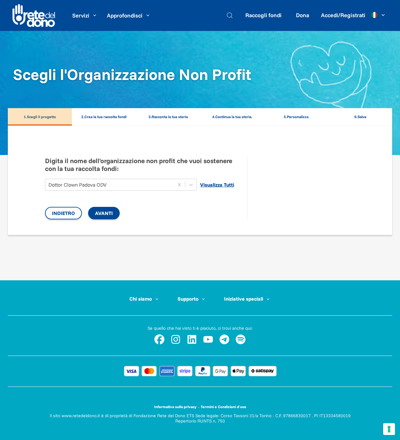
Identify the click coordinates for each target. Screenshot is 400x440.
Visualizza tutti (217, 185)
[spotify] (240, 339)
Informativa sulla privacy (175, 406)
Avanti (104, 213)
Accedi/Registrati (343, 15)
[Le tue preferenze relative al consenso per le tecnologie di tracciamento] (389, 429)
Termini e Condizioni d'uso (223, 406)
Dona (302, 15)
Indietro (63, 213)
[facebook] (159, 339)
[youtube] (208, 339)
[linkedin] (192, 339)
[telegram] (224, 339)
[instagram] (175, 339)
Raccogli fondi (263, 15)
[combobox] (49, 184)
